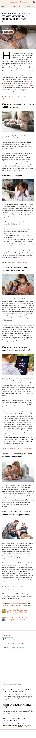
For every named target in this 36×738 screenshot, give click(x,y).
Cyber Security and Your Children (17, 262)
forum (21, 6)
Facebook (8, 32)
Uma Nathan (7, 22)
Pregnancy (29, 6)
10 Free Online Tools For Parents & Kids (20, 448)
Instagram (19, 603)
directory (4, 6)
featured (13, 6)
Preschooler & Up (18, 647)
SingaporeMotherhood (18, 2)
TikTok (4, 605)
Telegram (25, 603)
